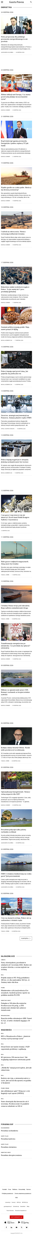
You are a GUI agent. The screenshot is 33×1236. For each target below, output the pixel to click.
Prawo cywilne (5, 1088)
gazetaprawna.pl (8, 1206)
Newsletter (22, 1206)
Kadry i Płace (4, 1136)
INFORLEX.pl (25, 1202)
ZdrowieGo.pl (16, 1206)
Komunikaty (22, 1189)
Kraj (2, 975)
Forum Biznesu (10, 1210)
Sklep (28, 1206)
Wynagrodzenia (5, 1015)
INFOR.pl (19, 1202)
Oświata (3, 959)
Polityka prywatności (7, 1193)
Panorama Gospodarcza (20, 1210)
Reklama (14, 1189)
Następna (25, 938)
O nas (9, 1189)
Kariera (28, 1189)
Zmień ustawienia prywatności (23, 1193)
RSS (16, 1197)
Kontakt (4, 1189)
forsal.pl (13, 1202)
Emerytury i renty (6, 1000)
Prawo (3, 987)
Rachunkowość (5, 1128)
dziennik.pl (7, 1202)
